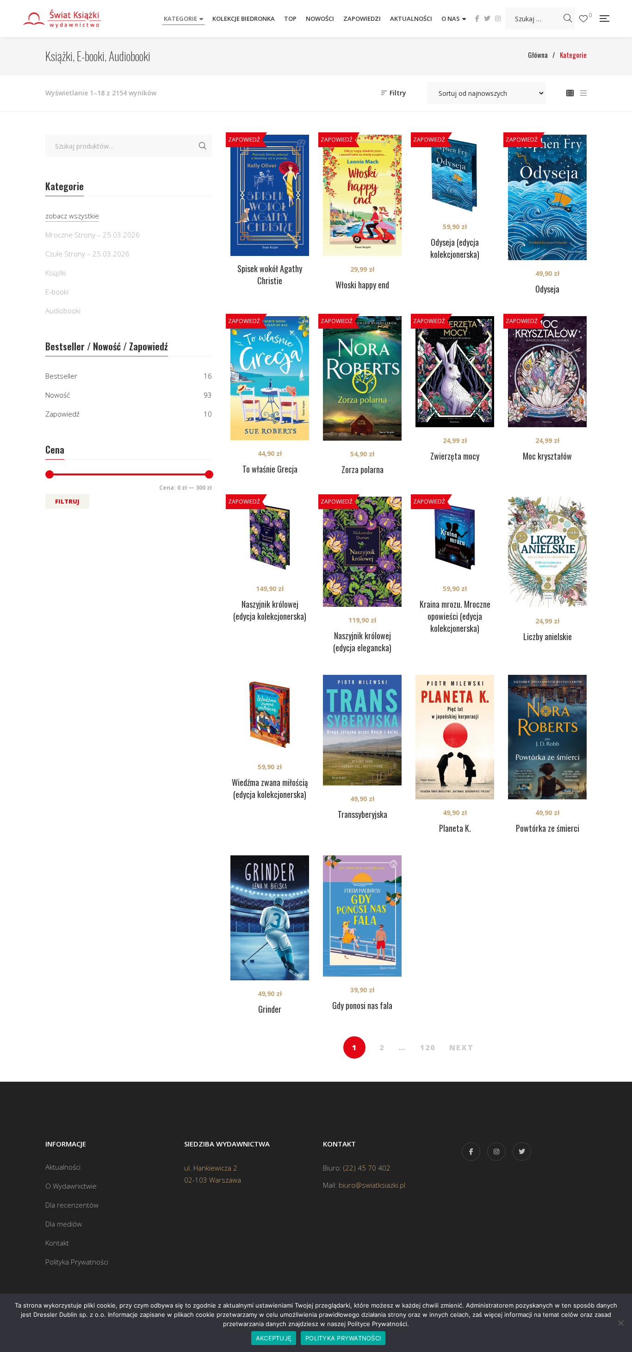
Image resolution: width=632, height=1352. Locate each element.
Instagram (498, 18)
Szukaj (202, 146)
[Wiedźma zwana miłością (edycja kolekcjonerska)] (269, 714)
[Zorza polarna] (362, 378)
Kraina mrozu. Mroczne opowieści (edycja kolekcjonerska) (455, 616)
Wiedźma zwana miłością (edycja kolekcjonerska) (270, 788)
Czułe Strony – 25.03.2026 (87, 253)
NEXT (461, 1047)
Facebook (477, 18)
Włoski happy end (362, 285)
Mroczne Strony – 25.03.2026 (92, 234)
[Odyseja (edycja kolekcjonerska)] (454, 174)
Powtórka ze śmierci (547, 828)
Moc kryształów (547, 456)
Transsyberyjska (362, 814)
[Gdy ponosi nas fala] (362, 916)
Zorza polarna (362, 469)
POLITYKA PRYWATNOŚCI (343, 1338)
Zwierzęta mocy (454, 456)
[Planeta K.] (454, 737)
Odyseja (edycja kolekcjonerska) (454, 248)
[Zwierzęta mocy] (454, 372)
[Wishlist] (583, 18)
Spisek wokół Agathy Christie (269, 274)
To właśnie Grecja (269, 469)
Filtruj (67, 501)
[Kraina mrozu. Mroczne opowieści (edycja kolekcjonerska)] (454, 536)
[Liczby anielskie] (547, 552)
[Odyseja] (547, 197)
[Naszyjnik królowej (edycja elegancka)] (362, 552)
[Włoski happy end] (362, 195)
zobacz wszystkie (72, 215)
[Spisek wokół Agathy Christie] (269, 195)
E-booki (56, 291)
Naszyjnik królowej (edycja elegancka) (362, 641)
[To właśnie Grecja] (269, 378)
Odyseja (547, 289)
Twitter (487, 18)
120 (427, 1047)
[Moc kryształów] (547, 372)
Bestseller (61, 375)
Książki (55, 272)
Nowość (57, 394)
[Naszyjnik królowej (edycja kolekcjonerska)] (269, 536)
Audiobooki (63, 310)
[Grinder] (269, 917)
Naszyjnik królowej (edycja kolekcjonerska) (269, 610)
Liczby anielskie (547, 636)
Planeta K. (455, 828)
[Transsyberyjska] (362, 730)
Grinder (269, 1009)
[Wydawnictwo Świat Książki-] (71, 18)
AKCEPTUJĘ (273, 1338)
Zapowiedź (62, 413)
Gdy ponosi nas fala (362, 1005)
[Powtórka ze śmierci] (547, 737)
